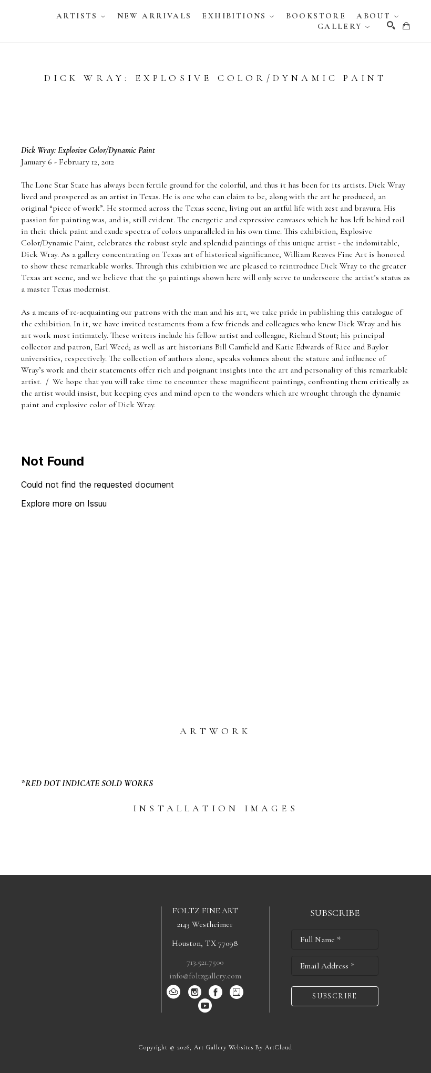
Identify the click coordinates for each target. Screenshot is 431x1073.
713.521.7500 (205, 962)
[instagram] (194, 992)
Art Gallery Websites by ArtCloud (243, 1047)
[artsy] (236, 992)
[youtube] (205, 1006)
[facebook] (215, 992)
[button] (81, 15)
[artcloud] (173, 992)
